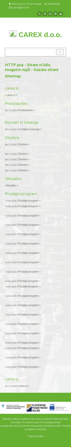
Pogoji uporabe (36, 436)
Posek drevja (41, 159)
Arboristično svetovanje (47, 170)
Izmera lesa (51, 342)
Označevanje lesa (55, 200)
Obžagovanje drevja (45, 153)
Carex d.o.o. (41, 385)
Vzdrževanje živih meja (47, 164)
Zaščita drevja (53, 281)
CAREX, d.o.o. (29, 95)
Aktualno (27, 185)
